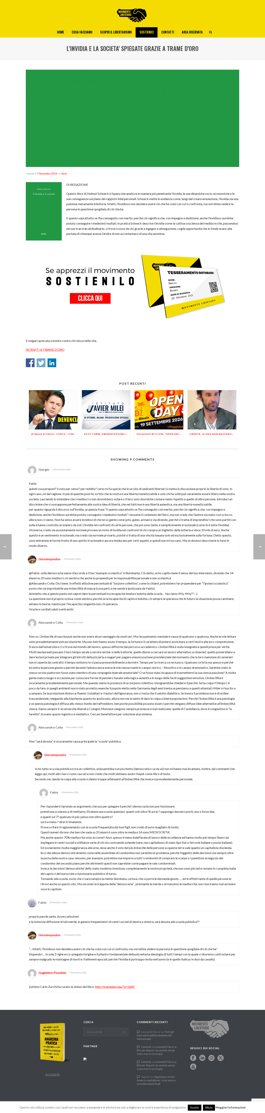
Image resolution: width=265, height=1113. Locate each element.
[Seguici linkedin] (202, 1058)
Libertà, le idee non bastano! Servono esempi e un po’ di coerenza (213, 434)
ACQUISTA (52, 1074)
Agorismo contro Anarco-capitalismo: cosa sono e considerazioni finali (156, 1080)
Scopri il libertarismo (116, 32)
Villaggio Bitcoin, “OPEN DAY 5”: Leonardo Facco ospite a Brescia (160, 434)
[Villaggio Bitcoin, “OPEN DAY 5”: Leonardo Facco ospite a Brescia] (159, 409)
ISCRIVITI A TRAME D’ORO (45, 349)
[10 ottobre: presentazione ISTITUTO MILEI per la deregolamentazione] (106, 409)
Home (60, 32)
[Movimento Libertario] (132, 13)
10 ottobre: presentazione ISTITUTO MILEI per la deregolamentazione (107, 434)
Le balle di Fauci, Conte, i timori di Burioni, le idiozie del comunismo (54, 434)
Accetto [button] (194, 1107)
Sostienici (146, 32)
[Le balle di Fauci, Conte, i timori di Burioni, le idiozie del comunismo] (53, 409)
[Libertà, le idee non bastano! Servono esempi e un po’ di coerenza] (212, 409)
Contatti (167, 32)
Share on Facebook (30, 362)
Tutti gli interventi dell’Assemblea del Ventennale (155, 1035)
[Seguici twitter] (220, 1058)
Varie (64, 173)
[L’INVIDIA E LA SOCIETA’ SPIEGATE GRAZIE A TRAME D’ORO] (132, 118)
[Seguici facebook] (193, 1058)
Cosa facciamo (82, 32)
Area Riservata (192, 32)
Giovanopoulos (49, 559)
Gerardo (146, 1046)
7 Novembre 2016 (47, 173)
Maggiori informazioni (231, 1107)
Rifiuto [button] (209, 1107)
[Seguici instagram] (211, 1058)
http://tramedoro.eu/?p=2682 (115, 986)
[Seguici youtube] (193, 1067)
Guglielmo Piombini (52, 972)
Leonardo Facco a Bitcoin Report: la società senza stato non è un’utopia (156, 1050)
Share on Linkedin (52, 362)
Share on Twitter (41, 362)
